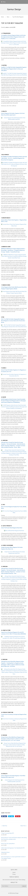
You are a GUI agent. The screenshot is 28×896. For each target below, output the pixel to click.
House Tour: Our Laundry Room (8, 843)
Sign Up (24, 886)
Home (2, 17)
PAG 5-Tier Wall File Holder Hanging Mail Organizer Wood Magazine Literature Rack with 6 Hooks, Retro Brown (13, 320)
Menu (4, 2)
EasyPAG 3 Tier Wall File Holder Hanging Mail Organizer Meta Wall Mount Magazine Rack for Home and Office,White (14, 69)
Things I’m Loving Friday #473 (7, 833)
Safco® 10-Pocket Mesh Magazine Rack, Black (11, 527)
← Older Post (4, 825)
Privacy (14, 874)
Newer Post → (24, 825)
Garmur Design (15, 893)
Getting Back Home (5, 852)
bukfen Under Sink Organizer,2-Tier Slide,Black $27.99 (12, 848)
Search (14, 872)
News (8, 17)
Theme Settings (21, 879)
